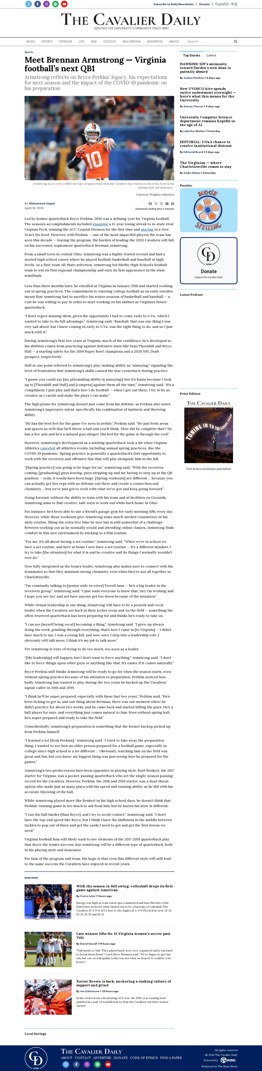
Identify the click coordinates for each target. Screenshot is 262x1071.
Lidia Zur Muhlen (194, 131)
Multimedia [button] (132, 41)
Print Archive (194, 468)
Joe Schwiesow (90, 991)
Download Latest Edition (217, 468)
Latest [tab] (211, 55)
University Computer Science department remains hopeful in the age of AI (207, 121)
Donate (204, 4)
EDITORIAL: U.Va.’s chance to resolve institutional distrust (206, 144)
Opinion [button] (65, 41)
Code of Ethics (144, 1058)
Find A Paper (171, 1058)
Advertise (155, 41)
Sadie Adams (192, 173)
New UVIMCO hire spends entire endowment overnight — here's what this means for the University (208, 94)
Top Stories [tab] (191, 55)
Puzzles (109, 41)
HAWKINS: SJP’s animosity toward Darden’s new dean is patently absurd (205, 68)
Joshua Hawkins (194, 78)
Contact (83, 1058)
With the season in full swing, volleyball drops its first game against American (124, 888)
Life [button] (81, 41)
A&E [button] (94, 41)
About (66, 1058)
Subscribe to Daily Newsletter (173, 4)
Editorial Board (193, 152)
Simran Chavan (193, 106)
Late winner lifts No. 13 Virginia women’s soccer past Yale (123, 935)
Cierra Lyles (87, 896)
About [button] (174, 41)
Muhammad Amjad (42, 203)
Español (222, 4)
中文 (234, 4)
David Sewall (88, 944)
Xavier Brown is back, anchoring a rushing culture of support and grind (123, 983)
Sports (29, 52)
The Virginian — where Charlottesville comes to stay (206, 164)
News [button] (30, 41)
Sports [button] (46, 41)
